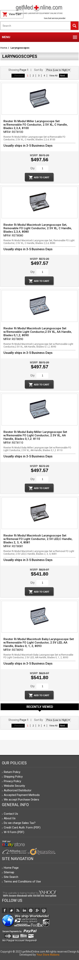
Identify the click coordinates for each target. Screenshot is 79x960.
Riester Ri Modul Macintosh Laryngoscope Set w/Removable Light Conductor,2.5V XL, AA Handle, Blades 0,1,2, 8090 (37, 332)
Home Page (11, 867)
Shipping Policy (13, 776)
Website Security (14, 785)
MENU (6, 37)
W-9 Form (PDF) (14, 832)
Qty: (32, 168)
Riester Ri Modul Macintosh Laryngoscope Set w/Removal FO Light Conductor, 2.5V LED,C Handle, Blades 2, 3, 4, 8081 (37, 539)
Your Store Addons (47, 954)
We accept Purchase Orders (21, 799)
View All (53, 75)
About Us (10, 818)
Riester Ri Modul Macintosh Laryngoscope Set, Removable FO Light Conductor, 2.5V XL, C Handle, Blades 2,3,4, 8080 (37, 228)
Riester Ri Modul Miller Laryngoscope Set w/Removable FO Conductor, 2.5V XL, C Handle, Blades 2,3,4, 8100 (35, 124)
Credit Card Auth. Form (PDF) (22, 827)
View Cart (15, 14)
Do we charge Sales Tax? (19, 823)
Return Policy (12, 772)
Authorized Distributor (17, 790)
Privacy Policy (12, 781)
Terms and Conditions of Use (22, 881)
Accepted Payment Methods (22, 795)
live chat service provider (55, 18)
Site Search (11, 877)
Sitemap (9, 872)
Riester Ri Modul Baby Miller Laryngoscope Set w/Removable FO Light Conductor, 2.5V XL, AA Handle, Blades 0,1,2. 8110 (35, 435)
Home (3, 47)
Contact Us (11, 813)
